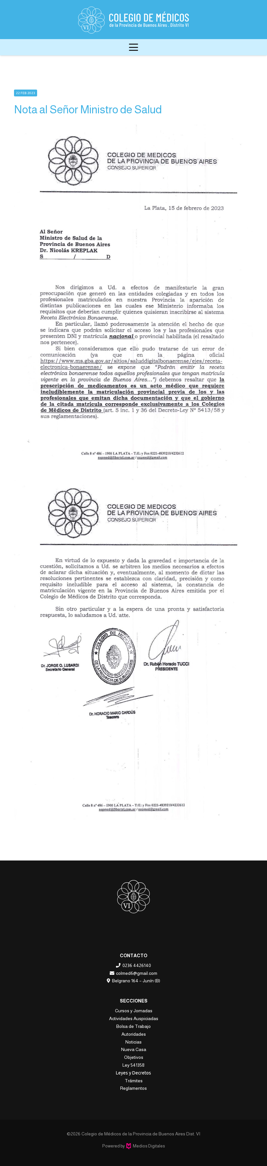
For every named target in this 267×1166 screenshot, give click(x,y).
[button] (133, 47)
